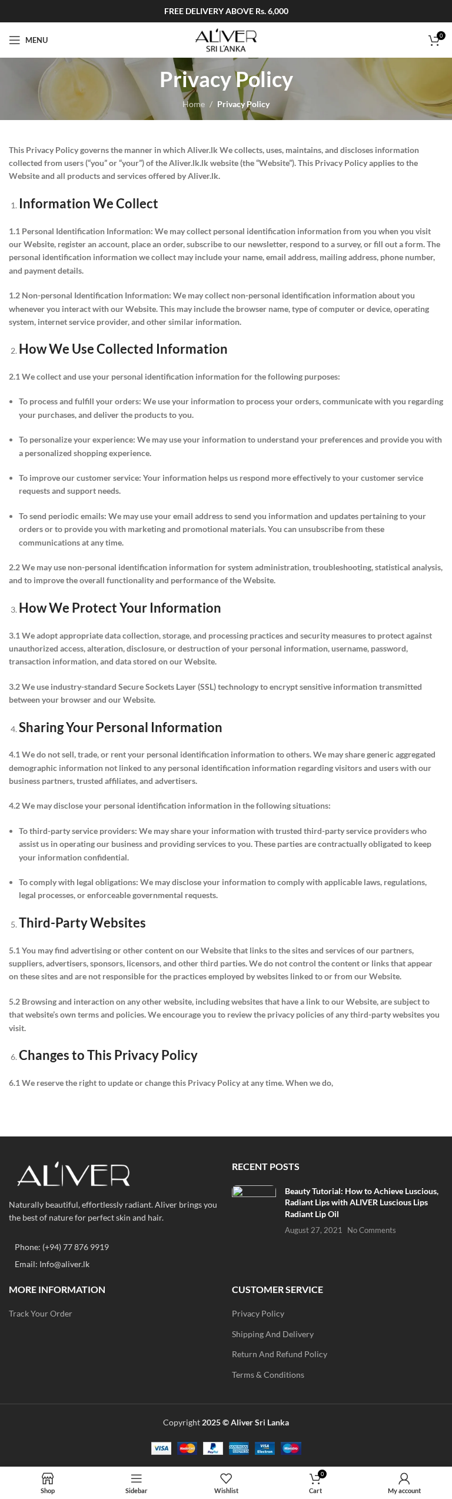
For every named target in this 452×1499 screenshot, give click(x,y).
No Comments (371, 1230)
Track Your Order (40, 1313)
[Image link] (73, 1172)
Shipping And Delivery (273, 1334)
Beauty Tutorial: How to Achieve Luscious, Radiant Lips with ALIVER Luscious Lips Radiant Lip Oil (361, 1202)
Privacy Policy (258, 1313)
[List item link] (114, 1247)
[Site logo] (226, 39)
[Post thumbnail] (254, 1210)
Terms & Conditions (268, 1375)
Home (193, 104)
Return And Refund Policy (279, 1354)
